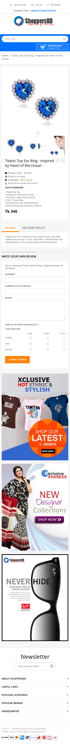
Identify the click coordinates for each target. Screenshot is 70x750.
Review (8, 297)
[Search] (65, 39)
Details (10, 228)
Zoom (59, 124)
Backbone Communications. (33, 732)
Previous (58, 160)
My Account (20, 5)
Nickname (10, 274)
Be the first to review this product (23, 183)
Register (55, 5)
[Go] (52, 666)
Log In (38, 5)
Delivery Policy (33, 228)
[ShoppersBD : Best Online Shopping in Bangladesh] (35, 21)
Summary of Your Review (17, 285)
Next (38, 133)
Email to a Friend (16, 176)
